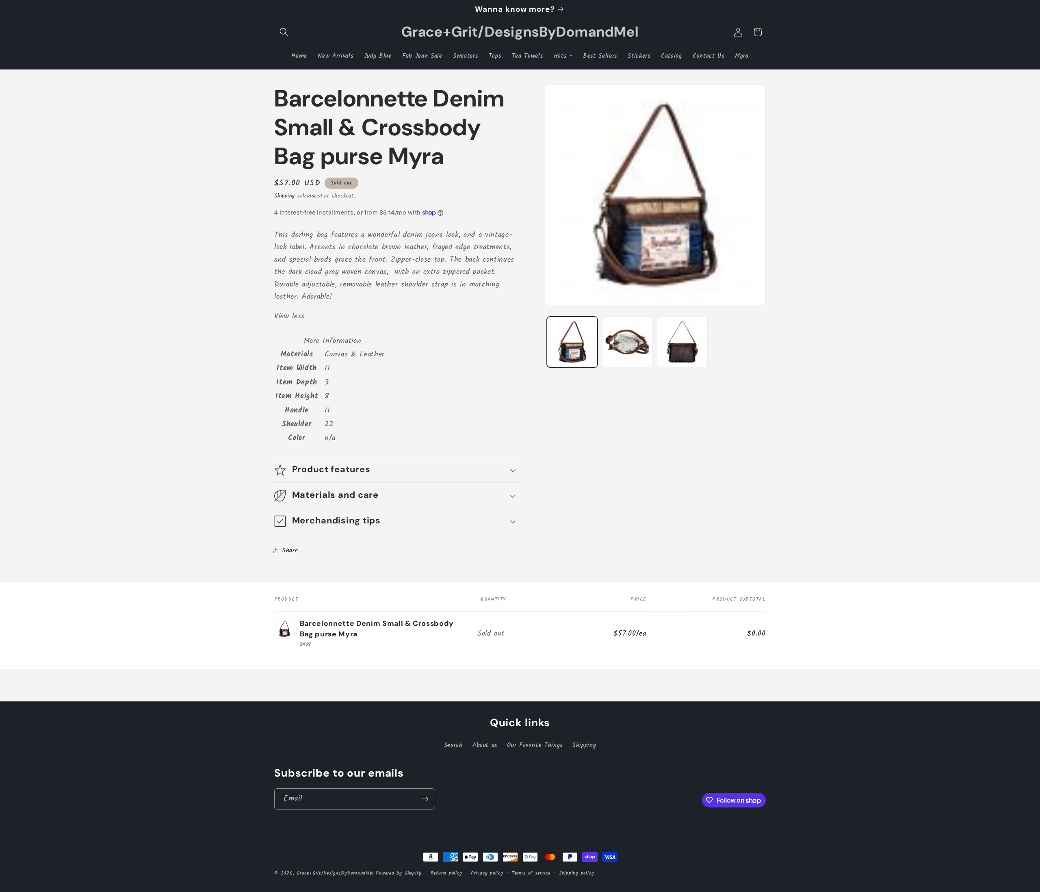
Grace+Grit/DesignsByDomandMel (335, 873)
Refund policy (446, 873)
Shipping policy (576, 873)
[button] (284, 32)
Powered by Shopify (399, 873)
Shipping (284, 196)
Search (453, 745)
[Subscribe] (425, 799)
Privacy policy (487, 873)
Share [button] (290, 551)
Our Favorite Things (535, 745)
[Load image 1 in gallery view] (572, 342)
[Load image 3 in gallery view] (682, 342)
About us (484, 745)
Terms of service (531, 873)
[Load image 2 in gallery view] (627, 342)
